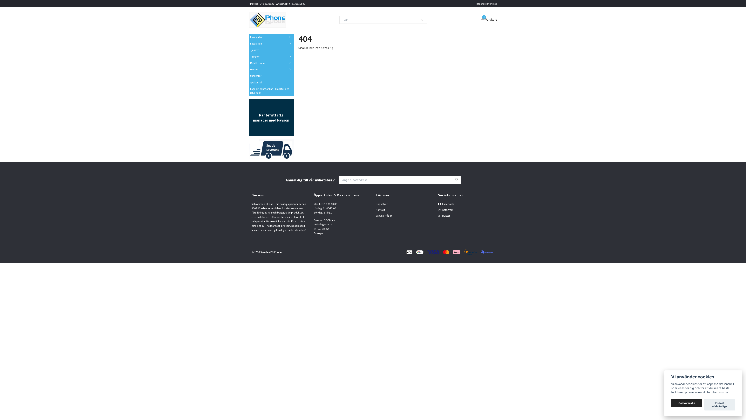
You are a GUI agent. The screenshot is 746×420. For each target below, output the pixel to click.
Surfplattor (255, 75)
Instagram (447, 210)
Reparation (256, 43)
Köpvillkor (382, 204)
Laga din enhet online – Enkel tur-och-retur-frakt (270, 90)
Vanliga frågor (384, 215)
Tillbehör (255, 56)
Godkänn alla (686, 403)
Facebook (448, 204)
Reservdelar (256, 37)
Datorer (254, 69)
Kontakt (380, 210)
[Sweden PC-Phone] (267, 20)
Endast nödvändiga (719, 405)
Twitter (445, 215)
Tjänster (254, 50)
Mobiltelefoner (257, 63)
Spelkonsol (256, 82)
